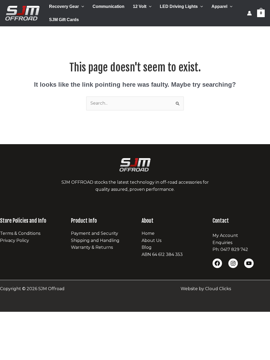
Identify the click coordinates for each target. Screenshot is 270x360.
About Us (151, 240)
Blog (147, 247)
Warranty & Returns (92, 247)
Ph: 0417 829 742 (230, 249)
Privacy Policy (14, 240)
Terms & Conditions (20, 233)
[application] (81, 6)
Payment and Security (94, 233)
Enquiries (222, 242)
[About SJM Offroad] (135, 165)
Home (148, 233)
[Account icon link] (249, 13)
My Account (225, 235)
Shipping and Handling (95, 240)
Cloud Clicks (218, 288)
